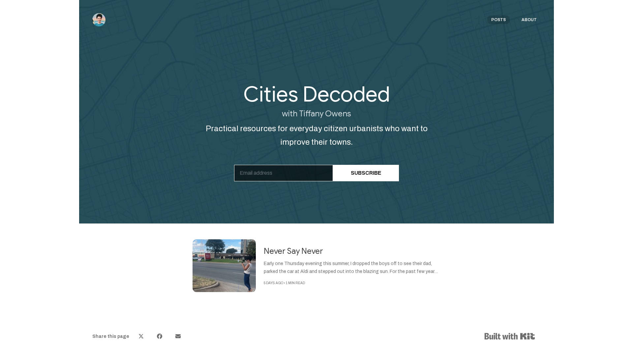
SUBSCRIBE (366, 173)
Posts (498, 19)
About (529, 19)
